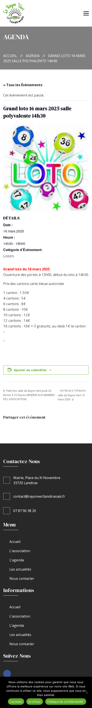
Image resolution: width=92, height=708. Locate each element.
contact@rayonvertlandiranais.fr (39, 496)
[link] (7, 674)
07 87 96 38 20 (24, 510)
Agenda (33, 55)
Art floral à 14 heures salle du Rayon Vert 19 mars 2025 (72, 395)
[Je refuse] (87, 692)
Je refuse (34, 701)
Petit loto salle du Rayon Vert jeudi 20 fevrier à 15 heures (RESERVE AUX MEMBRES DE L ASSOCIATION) (29, 395)
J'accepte (16, 701)
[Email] (30, 426)
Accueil (10, 55)
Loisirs (8, 256)
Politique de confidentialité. (65, 701)
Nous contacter (21, 578)
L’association (19, 550)
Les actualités (20, 569)
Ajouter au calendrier (30, 370)
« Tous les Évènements (22, 85)
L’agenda (16, 560)
